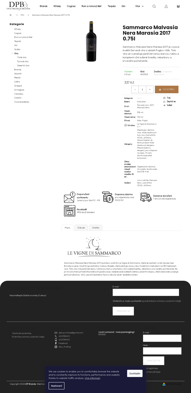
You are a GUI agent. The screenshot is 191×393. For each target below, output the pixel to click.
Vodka (17, 49)
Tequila (17, 41)
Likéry (17, 81)
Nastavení (56, 385)
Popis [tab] (67, 227)
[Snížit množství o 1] (135, 89)
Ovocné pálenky (21, 101)
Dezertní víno (23, 65)
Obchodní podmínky (21, 333)
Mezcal (17, 77)
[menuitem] (43, 6)
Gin (16, 45)
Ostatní (17, 97)
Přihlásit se (123, 311)
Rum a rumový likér (23, 37)
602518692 (64, 336)
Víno (16, 53)
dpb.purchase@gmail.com (71, 332)
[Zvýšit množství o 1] (149, 89)
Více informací (92, 378)
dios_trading (65, 346)
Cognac (17, 33)
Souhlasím (134, 373)
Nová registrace (150, 368)
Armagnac (19, 89)
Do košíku (168, 89)
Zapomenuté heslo (152, 372)
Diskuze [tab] (81, 227)
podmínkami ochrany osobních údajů (162, 300)
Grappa (18, 85)
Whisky (17, 29)
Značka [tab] (95, 227)
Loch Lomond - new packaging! (117, 332)
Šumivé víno (23, 61)
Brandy (17, 69)
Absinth (18, 73)
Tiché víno (22, 57)
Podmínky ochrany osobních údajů (28, 336)
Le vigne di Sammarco (163, 73)
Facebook (63, 343)
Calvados (18, 93)
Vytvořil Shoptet (173, 384)
